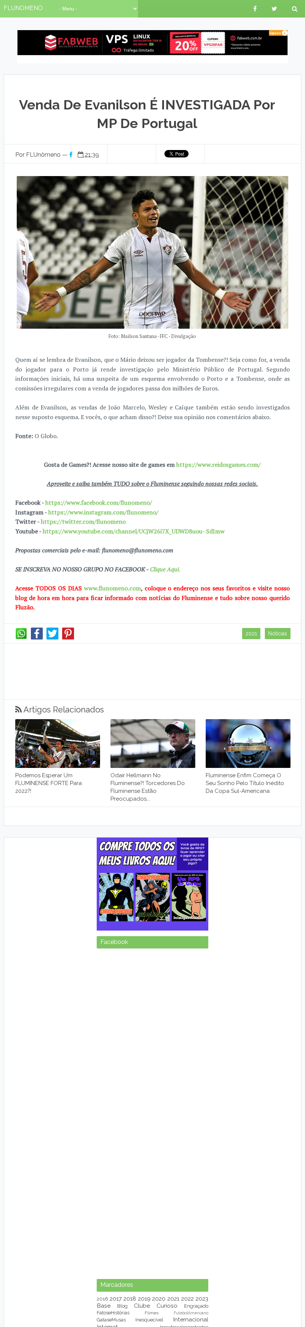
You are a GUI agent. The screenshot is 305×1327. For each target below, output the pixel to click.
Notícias (277, 634)
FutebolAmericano (191, 1313)
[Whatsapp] (21, 638)
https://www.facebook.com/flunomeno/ (98, 502)
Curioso (167, 1305)
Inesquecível (149, 1320)
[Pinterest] (68, 638)
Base (103, 1305)
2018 (129, 1298)
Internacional (190, 1319)
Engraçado (196, 1306)
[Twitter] (52, 638)
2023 (202, 1298)
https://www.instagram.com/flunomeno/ (103, 512)
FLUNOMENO (23, 8)
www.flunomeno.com (112, 588)
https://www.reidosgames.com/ (218, 464)
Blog (122, 1306)
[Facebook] (37, 638)
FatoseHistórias (113, 1312)
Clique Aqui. (164, 569)
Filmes (151, 1312)
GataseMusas (111, 1320)
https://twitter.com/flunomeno (83, 521)
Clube (142, 1305)
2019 (144, 1298)
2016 (102, 1299)
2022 (187, 1298)
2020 (159, 1298)
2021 (251, 634)
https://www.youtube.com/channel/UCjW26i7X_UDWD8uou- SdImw (134, 531)
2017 (116, 1298)
